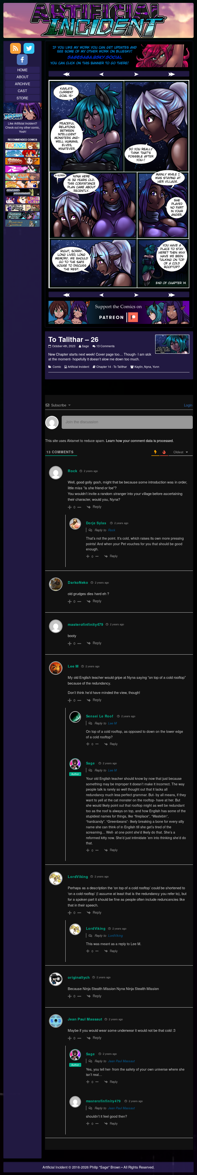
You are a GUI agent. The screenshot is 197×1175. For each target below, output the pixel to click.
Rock (72, 470)
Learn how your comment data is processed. (140, 440)
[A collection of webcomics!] (22, 183)
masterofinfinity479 (85, 624)
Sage (85, 346)
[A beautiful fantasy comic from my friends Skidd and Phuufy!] (22, 199)
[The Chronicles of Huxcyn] (22, 207)
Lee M (112, 723)
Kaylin (139, 366)
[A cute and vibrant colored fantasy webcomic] (22, 176)
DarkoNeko (78, 582)
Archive (22, 83)
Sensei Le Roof (99, 716)
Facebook (22, 59)
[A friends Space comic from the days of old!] (22, 191)
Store (22, 97)
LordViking (115, 935)
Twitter (29, 48)
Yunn (156, 366)
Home (22, 69)
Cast (22, 90)
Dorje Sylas (96, 522)
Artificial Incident (78, 366)
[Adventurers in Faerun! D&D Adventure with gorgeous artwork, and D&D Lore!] (22, 222)
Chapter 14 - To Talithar (111, 366)
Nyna (147, 366)
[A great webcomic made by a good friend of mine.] (22, 145)
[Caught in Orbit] (22, 214)
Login (187, 405)
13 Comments (105, 346)
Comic (57, 366)
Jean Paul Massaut (121, 1061)
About (23, 76)
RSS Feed (15, 48)
